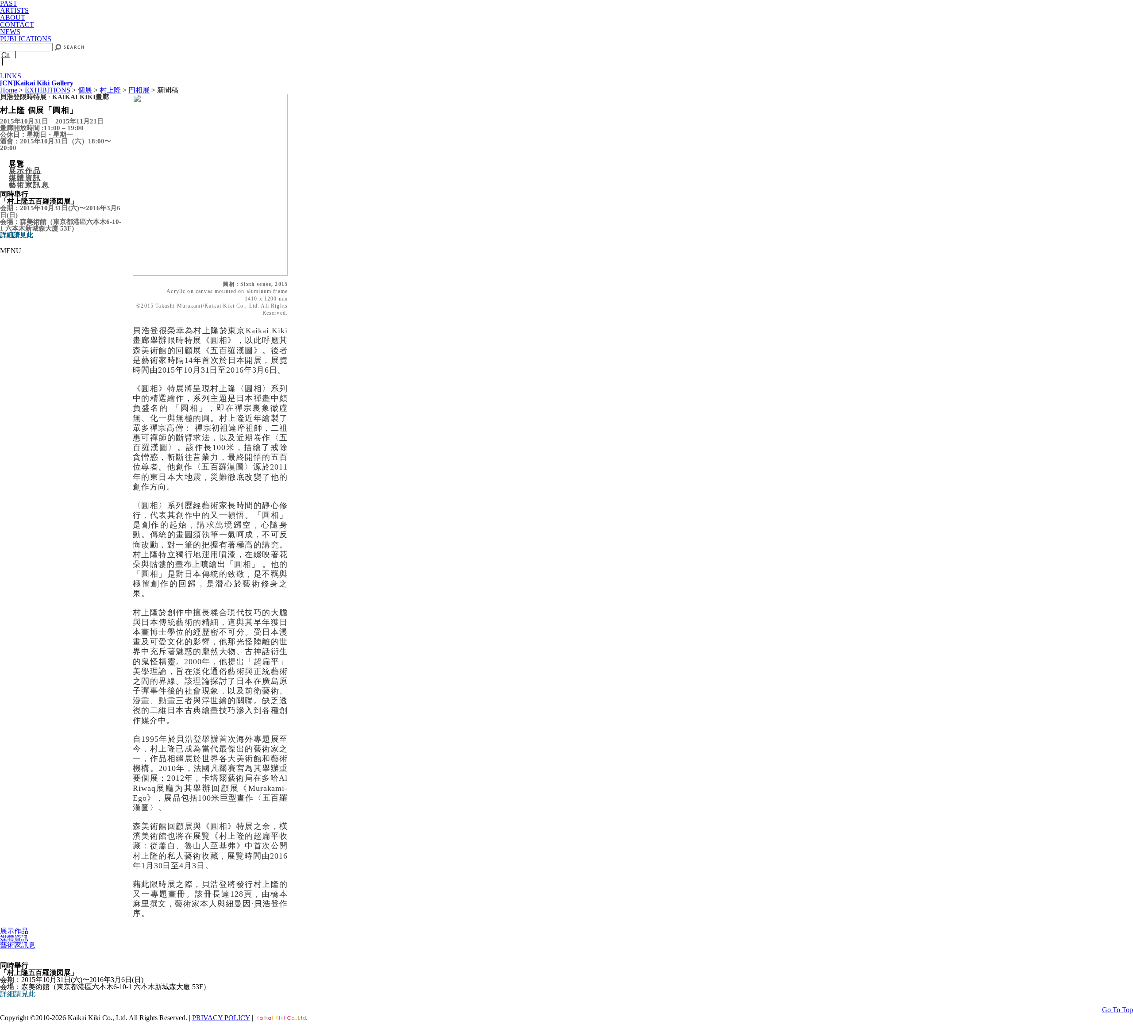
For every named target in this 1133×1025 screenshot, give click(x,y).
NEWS (10, 31)
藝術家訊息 (29, 185)
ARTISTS (14, 10)
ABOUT (12, 17)
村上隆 (110, 90)
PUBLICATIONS (25, 38)
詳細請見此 (16, 235)
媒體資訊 (25, 177)
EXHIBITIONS (47, 90)
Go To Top (1117, 1009)
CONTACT (17, 24)
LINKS (10, 76)
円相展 (139, 90)
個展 (85, 90)
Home (8, 90)
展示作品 (25, 170)
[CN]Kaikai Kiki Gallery (36, 83)
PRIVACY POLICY (221, 1017)
